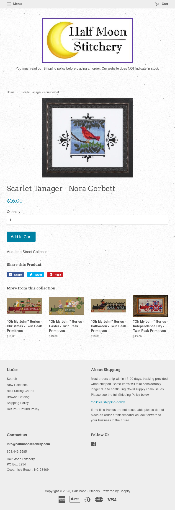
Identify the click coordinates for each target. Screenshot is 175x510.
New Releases (17, 384)
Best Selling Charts (20, 390)
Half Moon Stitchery (86, 491)
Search (12, 378)
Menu (17, 3)
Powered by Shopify (116, 491)
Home (10, 92)
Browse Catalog (18, 396)
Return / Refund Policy (23, 409)
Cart (164, 3)
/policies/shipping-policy (108, 402)
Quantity (13, 211)
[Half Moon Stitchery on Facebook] (93, 444)
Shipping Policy (18, 402)
